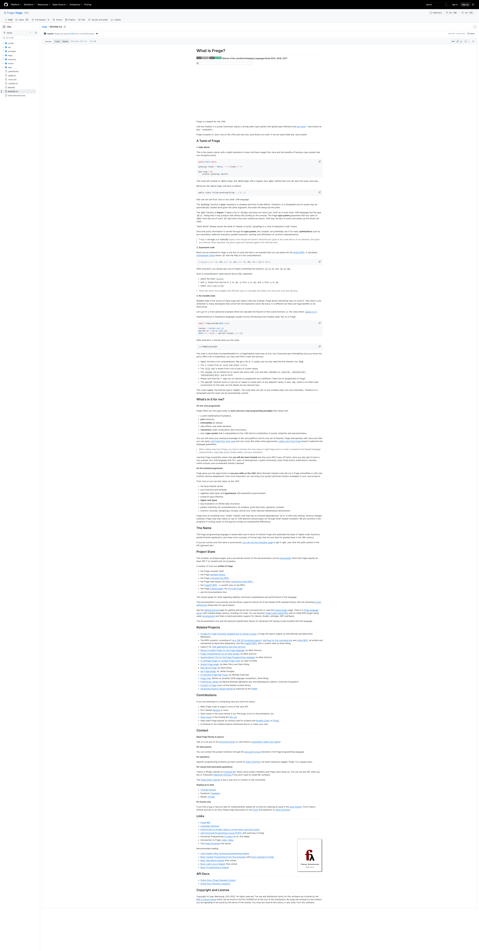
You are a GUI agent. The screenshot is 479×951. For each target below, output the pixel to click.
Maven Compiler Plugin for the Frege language (222, 650)
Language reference (209, 826)
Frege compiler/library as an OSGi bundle (219, 654)
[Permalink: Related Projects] (194, 627)
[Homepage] (6, 4)
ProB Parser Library (209, 681)
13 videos (228, 836)
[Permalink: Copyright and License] (194, 890)
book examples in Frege (262, 857)
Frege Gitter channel (210, 780)
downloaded (285, 558)
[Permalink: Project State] (194, 551)
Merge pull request (62, 34)
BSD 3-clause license (206, 899)
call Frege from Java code (223, 441)
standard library (217, 574)
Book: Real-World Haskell (212, 860)
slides (230, 840)
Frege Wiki (205, 822)
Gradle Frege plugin (209, 664)
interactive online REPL (242, 581)
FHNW (254, 688)
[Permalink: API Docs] (194, 873)
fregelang (215, 793)
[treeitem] (19, 91)
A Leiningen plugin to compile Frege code (220, 661)
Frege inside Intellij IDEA (276, 613)
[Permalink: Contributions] (194, 695)
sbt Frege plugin (208, 671)
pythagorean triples (205, 255)
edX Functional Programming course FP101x (221, 833)
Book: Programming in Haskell (214, 867)
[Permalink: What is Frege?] (194, 50)
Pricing (87, 4)
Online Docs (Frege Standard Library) (218, 880)
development (208, 616)
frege (19, 12)
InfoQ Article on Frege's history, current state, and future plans (230, 829)
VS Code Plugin (235, 588)
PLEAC (276, 720)
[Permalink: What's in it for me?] (194, 399)
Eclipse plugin (216, 588)
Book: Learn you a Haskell (212, 864)
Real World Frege (208, 668)
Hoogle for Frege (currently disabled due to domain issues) (228, 634)
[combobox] (21, 38)
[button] (320, 161)
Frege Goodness (212, 843)
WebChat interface (223, 775)
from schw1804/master (84, 34)
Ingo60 (50, 34)
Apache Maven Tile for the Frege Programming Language (227, 657)
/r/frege (211, 797)
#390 (72, 34)
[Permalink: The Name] (194, 528)
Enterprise (75, 4)
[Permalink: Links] (194, 816)
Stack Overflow (253, 762)
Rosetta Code (262, 720)
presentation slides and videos (265, 742)
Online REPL (299, 252)
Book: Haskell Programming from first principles (223, 857)
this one (233, 717)
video (224, 840)
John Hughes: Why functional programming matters (224, 853)
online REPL (302, 640)
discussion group (252, 752)
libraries (216, 710)
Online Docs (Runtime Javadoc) (215, 883)
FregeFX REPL (210, 585)
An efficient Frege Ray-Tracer (214, 675)
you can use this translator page (257, 542)
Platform (15, 4)
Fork (452, 13)
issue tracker (295, 807)
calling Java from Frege (290, 441)
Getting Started (211, 610)
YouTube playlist (208, 790)
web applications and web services (228, 647)
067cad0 (451, 33)
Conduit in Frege (208, 685)
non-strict (301, 126)
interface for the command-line (277, 640)
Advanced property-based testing (216, 688)
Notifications (437, 13)
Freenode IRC (229, 772)
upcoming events (227, 742)
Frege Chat (205, 678)
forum (255, 810)
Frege (10, 12)
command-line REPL (219, 578)
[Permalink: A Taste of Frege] (194, 140)
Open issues (206, 717)
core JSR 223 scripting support (247, 640)
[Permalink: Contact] (194, 730)
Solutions (28, 4)
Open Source (59, 4)
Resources (43, 4)
